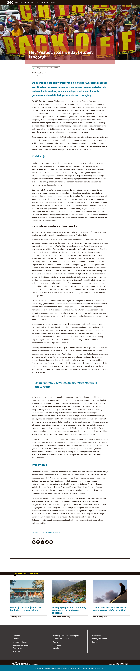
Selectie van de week (61, 639)
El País (34, 73)
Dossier (55, 642)
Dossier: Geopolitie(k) (47, 2)
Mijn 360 (16, 651)
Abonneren (17, 648)
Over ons (16, 636)
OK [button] (102, 668)
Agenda (56, 648)
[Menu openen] (132, 4)
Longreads (57, 645)
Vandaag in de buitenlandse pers (66, 636)
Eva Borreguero (55, 532)
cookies (53, 668)
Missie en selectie (20, 642)
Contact (16, 639)
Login (94, 642)
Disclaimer (96, 636)
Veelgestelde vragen (21, 645)
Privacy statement (99, 639)
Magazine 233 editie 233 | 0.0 (25, 2)
